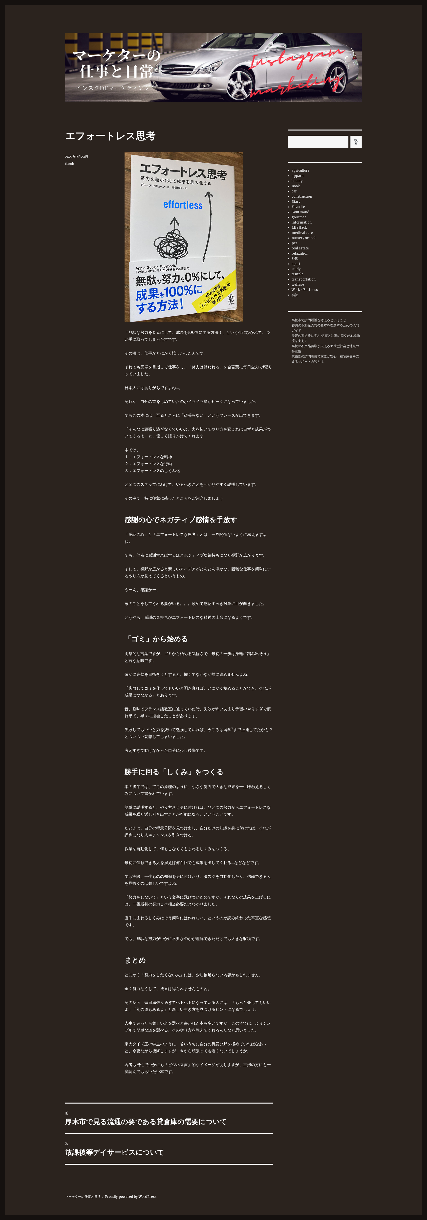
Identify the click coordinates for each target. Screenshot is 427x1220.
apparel (298, 176)
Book (69, 164)
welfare (298, 284)
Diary (296, 202)
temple (297, 274)
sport (296, 264)
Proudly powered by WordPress (130, 1197)
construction (302, 196)
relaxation (300, 253)
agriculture (301, 171)
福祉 (295, 295)
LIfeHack (299, 227)
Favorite (298, 207)
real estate (300, 248)
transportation (304, 279)
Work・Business (305, 290)
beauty (297, 181)
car (294, 191)
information (302, 222)
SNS (295, 259)
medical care (302, 233)
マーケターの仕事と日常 (83, 1197)
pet (294, 243)
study (296, 269)
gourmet (299, 217)
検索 (356, 142)
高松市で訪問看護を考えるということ (319, 320)
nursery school (304, 238)
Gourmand (300, 212)
